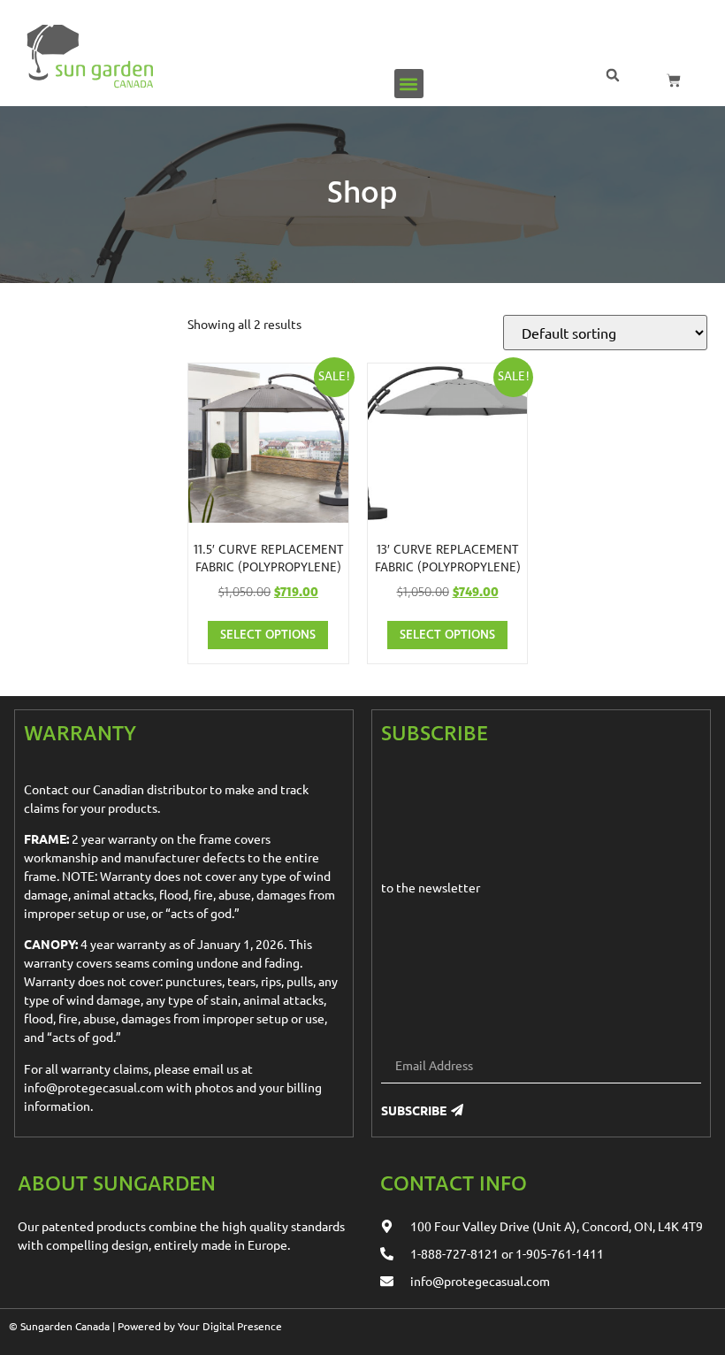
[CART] (673, 80)
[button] (409, 83)
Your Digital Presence (230, 1326)
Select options (268, 635)
